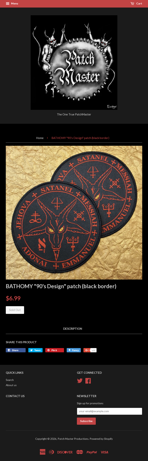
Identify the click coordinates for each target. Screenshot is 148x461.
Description (72, 328)
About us (11, 385)
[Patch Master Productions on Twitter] (80, 380)
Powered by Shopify (101, 438)
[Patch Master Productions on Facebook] (88, 380)
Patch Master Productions (73, 438)
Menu (14, 3)
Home (40, 138)
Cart (139, 3)
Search (10, 379)
